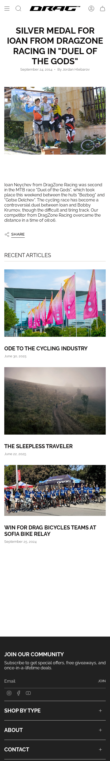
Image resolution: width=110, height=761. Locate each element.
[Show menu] (7, 8)
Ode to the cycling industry (46, 348)
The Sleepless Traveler (38, 446)
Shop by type (22, 710)
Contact (16, 749)
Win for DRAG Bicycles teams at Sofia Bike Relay (50, 530)
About (13, 730)
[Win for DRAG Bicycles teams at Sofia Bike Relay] (55, 490)
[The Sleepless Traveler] (55, 401)
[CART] (102, 8)
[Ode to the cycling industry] (55, 303)
